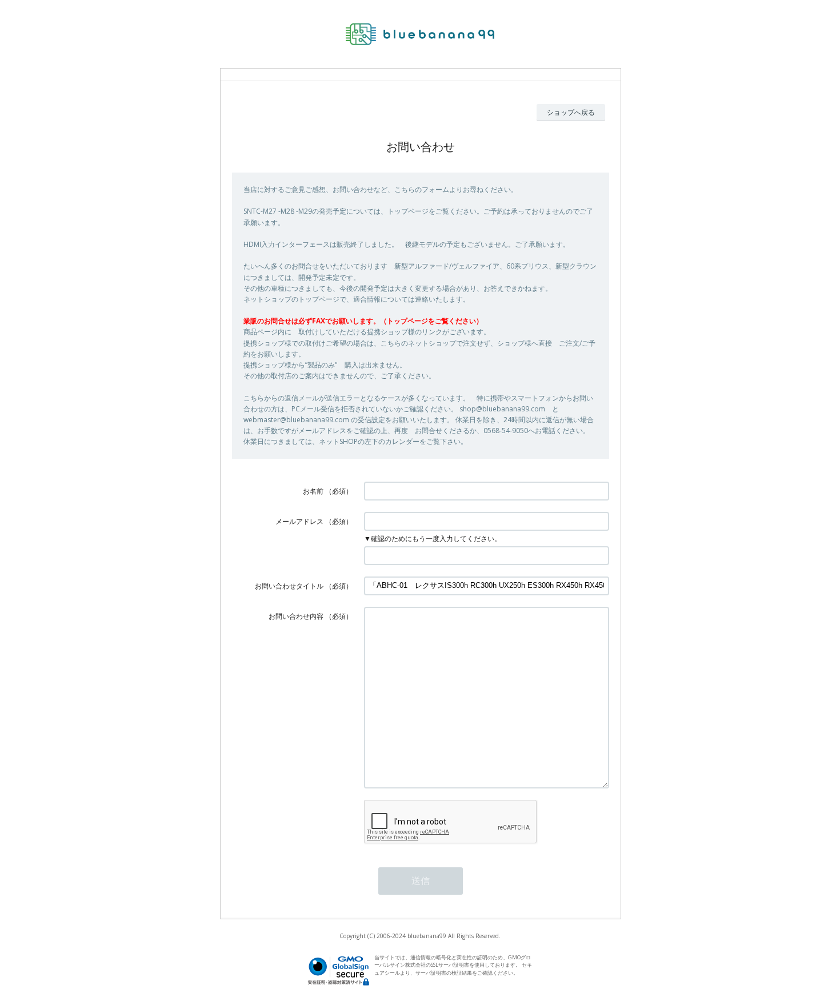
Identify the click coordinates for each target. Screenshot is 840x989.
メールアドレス (299, 521)
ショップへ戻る (571, 112)
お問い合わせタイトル (289, 586)
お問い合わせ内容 (296, 616)
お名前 (313, 491)
